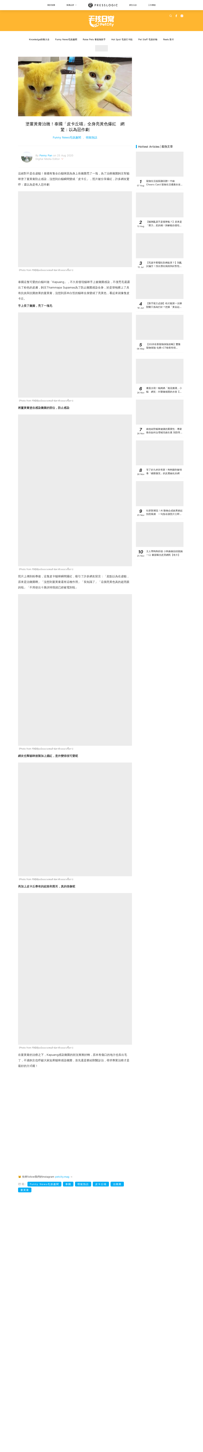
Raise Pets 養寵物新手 (94, 39)
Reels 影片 (168, 39)
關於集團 (51, 5)
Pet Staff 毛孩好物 (147, 39)
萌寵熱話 (91, 137)
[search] (170, 15)
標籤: (22, 1184)
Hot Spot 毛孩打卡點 (122, 39)
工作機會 (152, 5)
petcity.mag (62, 1176)
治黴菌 (117, 1184)
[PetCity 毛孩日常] (101, 21)
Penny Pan (46, 155)
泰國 (68, 1184)
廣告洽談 (133, 5)
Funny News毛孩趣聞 (66, 39)
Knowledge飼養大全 (39, 39)
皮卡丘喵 (101, 1184)
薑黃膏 (24, 1190)
